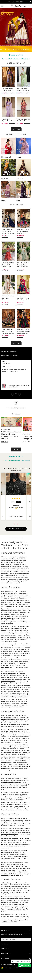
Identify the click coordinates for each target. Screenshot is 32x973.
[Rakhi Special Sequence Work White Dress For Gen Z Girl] (8, 284)
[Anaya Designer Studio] (16, 6)
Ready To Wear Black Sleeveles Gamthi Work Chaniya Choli (23, 332)
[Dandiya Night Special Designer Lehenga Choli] (8, 251)
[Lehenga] (23, 167)
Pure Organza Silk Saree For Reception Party (23, 89)
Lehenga (20, 179)
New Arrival (6, 157)
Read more (4, 441)
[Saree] (23, 146)
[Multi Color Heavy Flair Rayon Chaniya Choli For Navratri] (8, 318)
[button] (29, 6)
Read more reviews (16, 529)
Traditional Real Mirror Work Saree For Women (23, 120)
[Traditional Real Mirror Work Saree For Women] (23, 107)
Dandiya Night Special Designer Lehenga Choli (7, 265)
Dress (3, 201)
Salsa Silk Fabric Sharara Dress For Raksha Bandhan (22, 265)
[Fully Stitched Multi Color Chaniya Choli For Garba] (23, 284)
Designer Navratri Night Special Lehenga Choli (22, 232)
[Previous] (13, 394)
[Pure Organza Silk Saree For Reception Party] (23, 77)
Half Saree (5, 179)
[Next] (19, 394)
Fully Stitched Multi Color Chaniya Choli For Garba (23, 299)
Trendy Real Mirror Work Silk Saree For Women (7, 89)
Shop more (16, 129)
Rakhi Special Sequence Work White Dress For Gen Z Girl (8, 299)
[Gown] (23, 189)
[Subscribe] (29, 939)
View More (16, 449)
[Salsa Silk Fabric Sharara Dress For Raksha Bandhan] (23, 251)
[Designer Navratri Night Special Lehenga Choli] (23, 218)
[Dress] (8, 189)
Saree (18, 157)
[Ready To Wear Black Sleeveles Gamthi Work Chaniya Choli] (23, 318)
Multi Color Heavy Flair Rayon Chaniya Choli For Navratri (8, 332)
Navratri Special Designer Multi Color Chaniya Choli (8, 232)
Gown (18, 201)
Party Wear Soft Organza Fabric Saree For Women (8, 120)
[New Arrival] (8, 146)
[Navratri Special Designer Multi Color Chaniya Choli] (8, 218)
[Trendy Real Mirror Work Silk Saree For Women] (8, 77)
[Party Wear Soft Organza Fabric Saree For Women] (8, 107)
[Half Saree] (8, 167)
